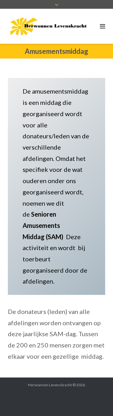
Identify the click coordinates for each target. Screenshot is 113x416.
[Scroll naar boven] (97, 401)
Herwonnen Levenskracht (50, 385)
